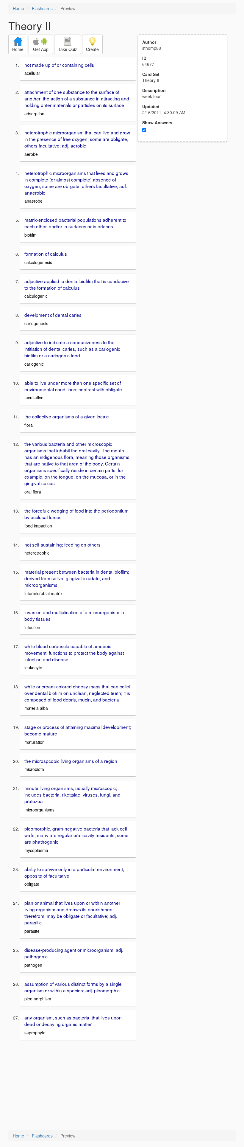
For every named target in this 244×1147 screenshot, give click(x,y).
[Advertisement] (186, 200)
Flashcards (42, 8)
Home (18, 8)
